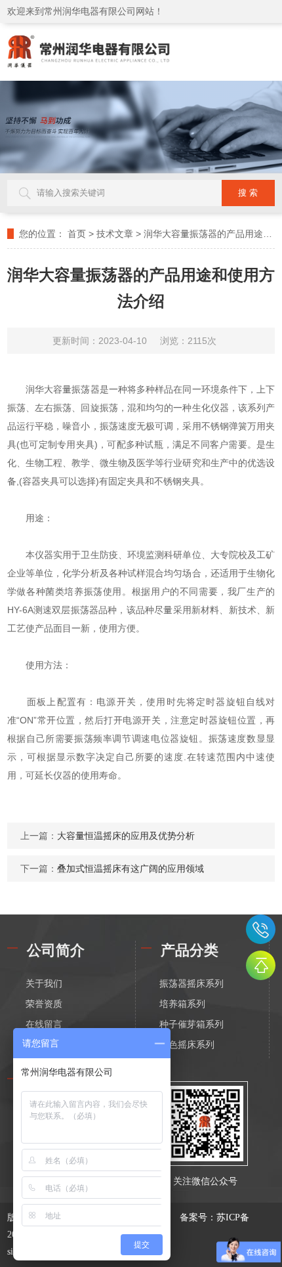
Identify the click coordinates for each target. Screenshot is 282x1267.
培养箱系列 (182, 1004)
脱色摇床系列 (186, 1045)
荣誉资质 (44, 1004)
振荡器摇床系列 (191, 984)
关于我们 (44, 984)
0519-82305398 (260, 929)
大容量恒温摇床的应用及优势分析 (126, 835)
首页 (77, 233)
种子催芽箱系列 (191, 1024)
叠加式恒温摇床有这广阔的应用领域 (130, 868)
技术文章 (114, 233)
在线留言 (44, 1024)
